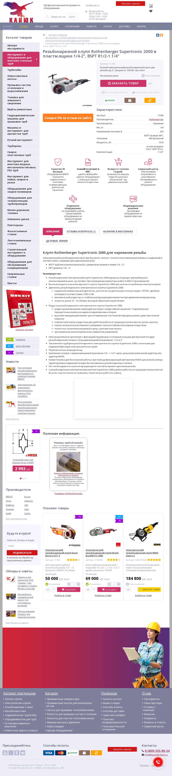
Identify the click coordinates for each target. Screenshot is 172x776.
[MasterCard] (60, 752)
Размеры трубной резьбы (68, 493)
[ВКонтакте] (157, 35)
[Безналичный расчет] (150, 99)
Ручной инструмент (20, 140)
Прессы (12, 283)
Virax (8, 500)
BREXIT (9, 496)
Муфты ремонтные (19, 109)
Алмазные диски (18, 219)
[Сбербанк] (110, 99)
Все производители (16, 518)
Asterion (28, 500)
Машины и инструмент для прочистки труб (17, 130)
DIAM (8, 513)
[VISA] (48, 752)
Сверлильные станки (16, 275)
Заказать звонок (130, 3)
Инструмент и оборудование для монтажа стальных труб (19, 59)
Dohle (27, 513)
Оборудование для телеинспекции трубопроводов (19, 200)
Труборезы (14, 146)
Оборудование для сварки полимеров (19, 190)
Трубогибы (14, 69)
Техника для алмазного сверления (15, 100)
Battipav (10, 505)
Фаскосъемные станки (17, 233)
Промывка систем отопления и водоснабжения (19, 88)
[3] (25, 478)
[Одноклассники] (161, 35)
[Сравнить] (47, 589)
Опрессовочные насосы (17, 77)
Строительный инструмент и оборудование (16, 252)
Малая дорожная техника (18, 211)
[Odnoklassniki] (16, 752)
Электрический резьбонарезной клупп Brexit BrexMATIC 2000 (102, 553)
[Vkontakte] (22, 752)
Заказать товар (125, 83)
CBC (26, 505)
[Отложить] (53, 589)
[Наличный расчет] (130, 99)
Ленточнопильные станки (19, 242)
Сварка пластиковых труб (19, 153)
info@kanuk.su (92, 5)
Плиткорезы (15, 225)
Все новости (12, 418)
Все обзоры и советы (17, 622)
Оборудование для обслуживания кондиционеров (19, 264)
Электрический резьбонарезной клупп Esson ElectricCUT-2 (61, 553)
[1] (21, 478)
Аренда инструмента (15, 47)
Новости (91, 26)
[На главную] (18, 12)
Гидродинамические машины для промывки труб (21, 118)
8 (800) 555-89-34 (157, 751)
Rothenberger (156, 119)
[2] (23, 478)
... (153, 26)
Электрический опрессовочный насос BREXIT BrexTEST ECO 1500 (23, 461)
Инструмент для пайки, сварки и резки (18, 179)
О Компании (72, 26)
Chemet (10, 509)
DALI (26, 509)
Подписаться (22, 552)
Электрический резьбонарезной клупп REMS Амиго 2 (142, 553)
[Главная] (44, 34)
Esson (27, 496)
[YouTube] (5, 752)
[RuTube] (10, 752)
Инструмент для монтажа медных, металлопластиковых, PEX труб (21, 166)
